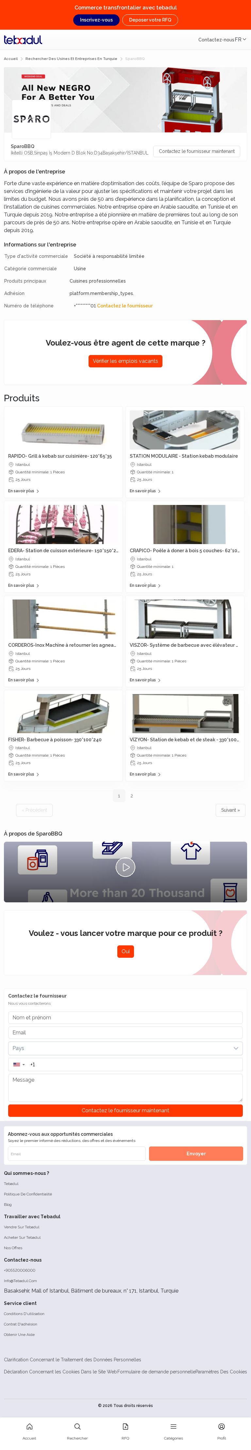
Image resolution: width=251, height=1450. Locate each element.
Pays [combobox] (18, 1048)
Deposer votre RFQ (150, 19)
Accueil (11, 59)
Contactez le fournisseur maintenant (197, 151)
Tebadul (11, 1183)
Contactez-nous (216, 39)
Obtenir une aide (19, 1334)
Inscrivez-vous (96, 19)
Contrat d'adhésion (20, 1324)
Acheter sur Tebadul (22, 1237)
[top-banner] (23, 39)
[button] (18, 1064)
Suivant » (230, 810)
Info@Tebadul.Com (20, 1281)
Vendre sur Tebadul (21, 1227)
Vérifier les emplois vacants (125, 361)
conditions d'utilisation (24, 1313)
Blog (8, 1204)
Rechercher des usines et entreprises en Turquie (71, 59)
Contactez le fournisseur (125, 305)
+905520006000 (19, 1270)
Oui (126, 951)
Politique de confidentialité (28, 1194)
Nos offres (13, 1248)
